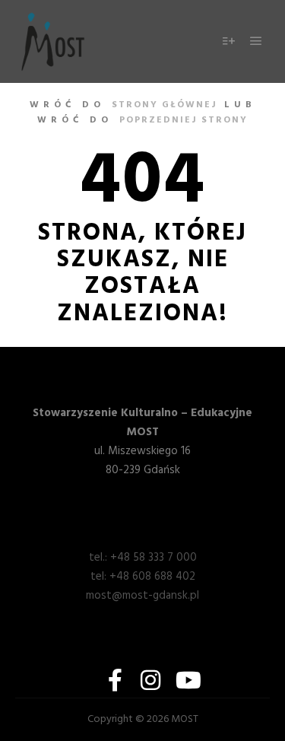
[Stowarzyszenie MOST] (53, 41)
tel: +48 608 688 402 (142, 577)
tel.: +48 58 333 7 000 (143, 558)
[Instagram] (150, 680)
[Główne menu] (256, 41)
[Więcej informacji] (228, 41)
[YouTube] (185, 680)
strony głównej (164, 105)
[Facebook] (115, 680)
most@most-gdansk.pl (142, 596)
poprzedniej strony (183, 120)
